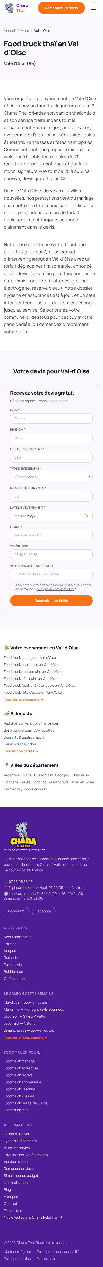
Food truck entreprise (21, 1068)
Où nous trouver (17, 1133)
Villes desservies (17, 1147)
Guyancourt (59, 782)
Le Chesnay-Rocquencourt (25, 789)
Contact (11, 1203)
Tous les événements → (24, 699)
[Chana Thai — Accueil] (26, 836)
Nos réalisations (17, 1182)
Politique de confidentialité (58, 1251)
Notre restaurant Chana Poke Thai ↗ (33, 1217)
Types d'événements (20, 1140)
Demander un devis (61, 7)
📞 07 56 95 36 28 (18, 881)
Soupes (10, 950)
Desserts (11, 957)
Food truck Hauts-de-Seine (26, 1103)
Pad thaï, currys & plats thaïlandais (31, 723)
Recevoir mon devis (51, 600)
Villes (25, 30)
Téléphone (19, 546)
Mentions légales (17, 1251)
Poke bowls (13, 964)
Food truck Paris (17, 1110)
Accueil (10, 30)
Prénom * (18, 430)
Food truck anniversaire (22, 1082)
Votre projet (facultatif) (32, 566)
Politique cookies (17, 1258)
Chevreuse (80, 775)
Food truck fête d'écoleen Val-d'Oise (33, 692)
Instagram (16, 911)
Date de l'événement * (28, 508)
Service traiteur (16, 1161)
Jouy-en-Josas (83, 782)
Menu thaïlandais (17, 936)
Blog (7, 1189)
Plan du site (13, 1210)
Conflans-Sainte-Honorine (25, 782)
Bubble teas (13, 971)
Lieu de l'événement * (27, 449)
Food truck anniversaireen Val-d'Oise (33, 671)
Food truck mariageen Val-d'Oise (30, 657)
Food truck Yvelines (19, 1096)
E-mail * (16, 527)
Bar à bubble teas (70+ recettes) (30, 730)
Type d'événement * (26, 469)
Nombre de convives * (28, 488)
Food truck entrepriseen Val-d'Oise (32, 664)
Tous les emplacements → (26, 1037)
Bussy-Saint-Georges (51, 775)
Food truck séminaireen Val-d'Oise (31, 678)
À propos (11, 1196)
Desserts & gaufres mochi (24, 737)
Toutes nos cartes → (21, 751)
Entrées (10, 943)
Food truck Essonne (19, 1089)
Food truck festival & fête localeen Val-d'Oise (40, 685)
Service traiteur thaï (20, 744)
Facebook (44, 911)
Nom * (15, 410)
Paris (27, 775)
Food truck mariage (19, 1061)
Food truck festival (19, 1075)
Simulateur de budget (21, 1175)
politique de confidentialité (55, 589)
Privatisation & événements (26, 1154)
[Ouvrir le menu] (93, 7)
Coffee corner (15, 978)
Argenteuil (12, 775)
